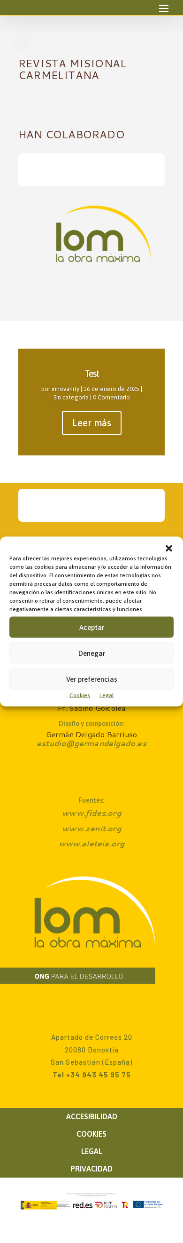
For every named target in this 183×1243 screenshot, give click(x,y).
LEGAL (91, 1151)
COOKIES (91, 1134)
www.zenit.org (91, 828)
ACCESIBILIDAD (91, 1116)
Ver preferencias (91, 679)
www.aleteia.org (92, 843)
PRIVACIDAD (91, 1168)
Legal (106, 695)
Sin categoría (71, 397)
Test (91, 373)
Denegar (91, 653)
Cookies (79, 695)
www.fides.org (91, 812)
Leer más (91, 422)
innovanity (65, 388)
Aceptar (91, 627)
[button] (169, 548)
